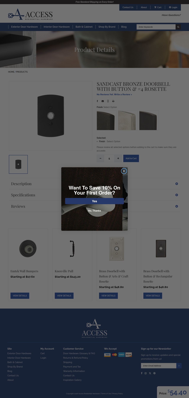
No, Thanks (94, 210)
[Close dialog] (124, 171)
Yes (94, 201)
